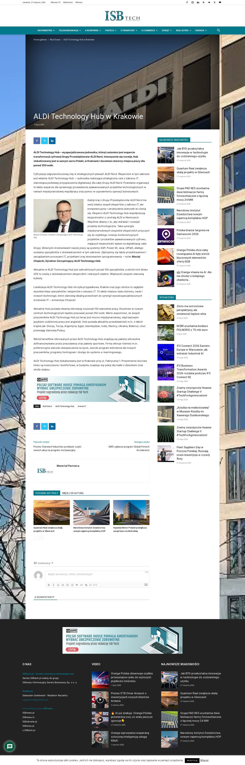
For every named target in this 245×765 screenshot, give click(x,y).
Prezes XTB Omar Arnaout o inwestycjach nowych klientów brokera (130, 697)
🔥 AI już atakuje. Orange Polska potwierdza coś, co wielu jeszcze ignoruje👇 (131, 716)
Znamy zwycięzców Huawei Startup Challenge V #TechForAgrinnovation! (194, 391)
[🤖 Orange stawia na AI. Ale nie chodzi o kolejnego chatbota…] (166, 278)
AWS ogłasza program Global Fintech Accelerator (129, 448)
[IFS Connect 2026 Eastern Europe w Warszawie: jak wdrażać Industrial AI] (166, 352)
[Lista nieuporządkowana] (72, 585)
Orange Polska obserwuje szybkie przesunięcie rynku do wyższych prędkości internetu (132, 677)
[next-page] (41, 538)
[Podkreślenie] (58, 585)
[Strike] (62, 585)
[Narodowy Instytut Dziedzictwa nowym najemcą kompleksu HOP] (91, 512)
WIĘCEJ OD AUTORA (73, 493)
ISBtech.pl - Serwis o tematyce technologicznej (48, 673)
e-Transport (128, 30)
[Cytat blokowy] (76, 585)
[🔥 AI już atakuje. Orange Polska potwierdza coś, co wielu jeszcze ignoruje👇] (100, 719)
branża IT (82, 406)
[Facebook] (187, 2)
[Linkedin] (198, 2)
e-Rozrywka (91, 30)
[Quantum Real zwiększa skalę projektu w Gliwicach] (52, 512)
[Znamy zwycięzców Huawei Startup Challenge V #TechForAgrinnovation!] (166, 394)
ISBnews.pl (28, 712)
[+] (95, 584)
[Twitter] (214, 2)
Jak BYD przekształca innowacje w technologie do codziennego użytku (192, 152)
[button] (218, 30)
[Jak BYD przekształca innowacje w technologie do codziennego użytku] (166, 155)
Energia (199, 30)
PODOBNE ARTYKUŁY (47, 493)
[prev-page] (36, 538)
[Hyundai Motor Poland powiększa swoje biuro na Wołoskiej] (131, 512)
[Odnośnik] (86, 585)
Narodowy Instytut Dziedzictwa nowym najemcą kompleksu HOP (192, 214)
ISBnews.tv (28, 717)
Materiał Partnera (68, 465)
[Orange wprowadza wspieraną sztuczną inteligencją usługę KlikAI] (100, 739)
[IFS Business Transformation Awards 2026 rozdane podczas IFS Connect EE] (166, 372)
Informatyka (45, 30)
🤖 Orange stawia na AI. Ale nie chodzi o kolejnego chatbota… (194, 275)
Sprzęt (165, 30)
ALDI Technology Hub (65, 406)
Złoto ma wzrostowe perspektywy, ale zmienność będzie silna (191, 309)
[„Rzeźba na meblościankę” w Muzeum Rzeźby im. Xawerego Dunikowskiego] (166, 414)
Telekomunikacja (68, 30)
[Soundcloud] (209, 2)
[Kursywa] (53, 585)
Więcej (204, 760)
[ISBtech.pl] (122, 15)
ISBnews (78, 2)
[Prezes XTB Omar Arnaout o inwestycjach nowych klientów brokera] (100, 699)
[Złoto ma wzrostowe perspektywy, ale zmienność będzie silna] (166, 312)
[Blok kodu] (81, 585)
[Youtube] (220, 2)
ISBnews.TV (55, 2)
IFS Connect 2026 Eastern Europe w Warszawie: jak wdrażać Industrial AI (193, 349)
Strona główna (40, 39)
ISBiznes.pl (28, 726)
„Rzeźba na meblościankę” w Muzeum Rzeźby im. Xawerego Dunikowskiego (193, 411)
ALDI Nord (47, 406)
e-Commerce (148, 30)
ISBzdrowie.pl (29, 721)
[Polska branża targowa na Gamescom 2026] (166, 236)
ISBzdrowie (68, 2)
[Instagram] (192, 2)
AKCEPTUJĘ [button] (192, 760)
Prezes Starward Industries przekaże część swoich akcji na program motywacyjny (58, 448)
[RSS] (203, 2)
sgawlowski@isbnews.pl (35, 699)
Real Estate (182, 30)
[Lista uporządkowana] (67, 585)
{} (90, 584)
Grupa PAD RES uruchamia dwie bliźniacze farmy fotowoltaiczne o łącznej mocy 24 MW (200, 716)
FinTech (109, 30)
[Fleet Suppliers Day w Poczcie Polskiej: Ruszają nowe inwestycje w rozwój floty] (166, 453)
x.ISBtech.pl (28, 730)
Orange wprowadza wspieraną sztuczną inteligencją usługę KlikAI (130, 736)
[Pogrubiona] (48, 585)
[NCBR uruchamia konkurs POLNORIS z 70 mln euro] (166, 332)
